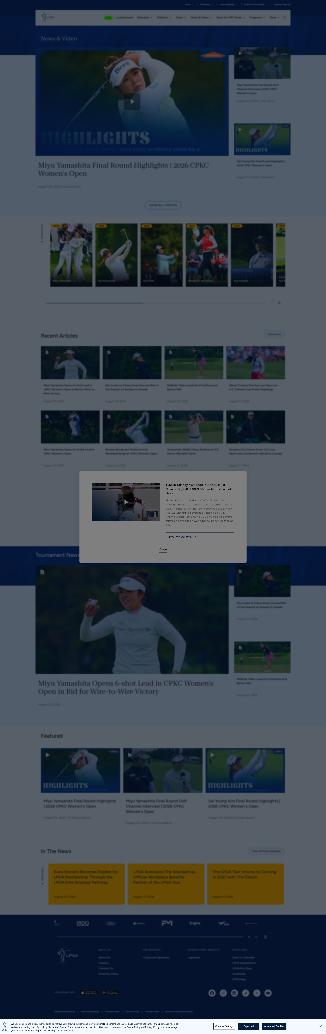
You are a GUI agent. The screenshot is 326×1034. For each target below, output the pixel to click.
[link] (183, 537)
